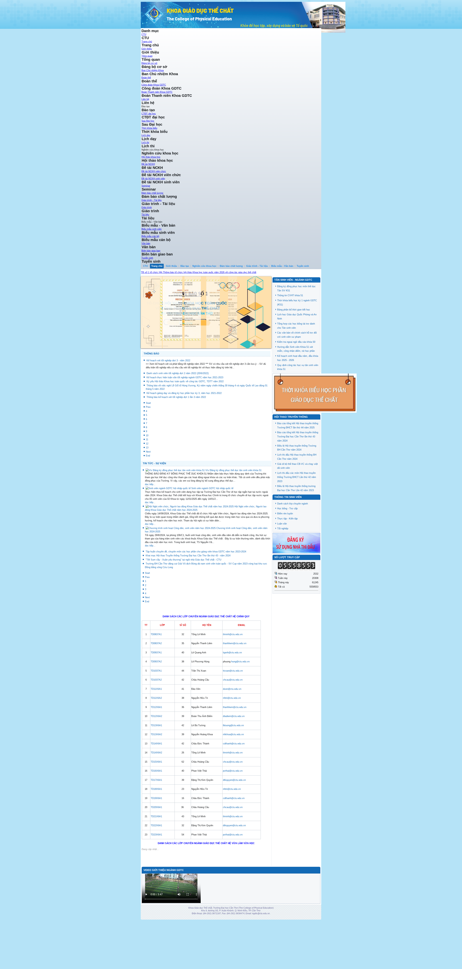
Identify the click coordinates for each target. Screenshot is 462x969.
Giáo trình (146, 207)
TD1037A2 (156, 713)
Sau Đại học (147, 121)
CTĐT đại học (148, 113)
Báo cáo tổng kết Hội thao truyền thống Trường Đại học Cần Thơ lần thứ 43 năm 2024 (297, 436)
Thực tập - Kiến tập (287, 518)
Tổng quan (146, 56)
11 (147, 473)
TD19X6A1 (156, 831)
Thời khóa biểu (149, 128)
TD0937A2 (156, 695)
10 (147, 469)
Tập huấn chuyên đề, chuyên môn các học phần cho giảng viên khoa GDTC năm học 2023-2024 (196, 585)
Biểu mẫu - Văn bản (282, 266)
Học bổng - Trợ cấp (287, 508)
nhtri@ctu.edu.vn (232, 731)
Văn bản (145, 243)
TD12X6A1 (156, 740)
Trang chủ (146, 41)
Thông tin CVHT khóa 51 (290, 295)
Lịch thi (145, 142)
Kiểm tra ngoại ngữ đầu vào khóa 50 (296, 342)
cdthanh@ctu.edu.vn (234, 777)
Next (148, 485)
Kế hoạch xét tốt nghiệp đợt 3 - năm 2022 (168, 394)
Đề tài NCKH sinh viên (153, 178)
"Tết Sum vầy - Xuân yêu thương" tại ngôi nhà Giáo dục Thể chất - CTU (183, 593)
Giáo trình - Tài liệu (151, 200)
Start (148, 436)
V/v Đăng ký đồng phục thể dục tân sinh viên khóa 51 (233, 503)
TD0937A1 (156, 686)
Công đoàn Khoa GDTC (153, 84)
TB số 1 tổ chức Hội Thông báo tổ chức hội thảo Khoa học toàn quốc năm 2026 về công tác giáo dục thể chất (198, 272)
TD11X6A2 (156, 731)
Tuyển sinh (147, 258)
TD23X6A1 (156, 868)
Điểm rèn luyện (285, 513)
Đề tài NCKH (148, 164)
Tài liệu (145, 214)
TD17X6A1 (156, 813)
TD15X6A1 (156, 795)
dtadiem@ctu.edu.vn (234, 750)
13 (147, 481)
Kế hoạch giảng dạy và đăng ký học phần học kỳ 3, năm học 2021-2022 (184, 426)
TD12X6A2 (156, 750)
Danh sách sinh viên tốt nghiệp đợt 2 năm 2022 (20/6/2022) (178, 407)
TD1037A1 (156, 704)
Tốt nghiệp (282, 528)
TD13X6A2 (156, 768)
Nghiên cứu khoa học (204, 266)
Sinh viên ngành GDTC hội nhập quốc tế (212, 522)
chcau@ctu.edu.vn (233, 713)
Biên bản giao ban (150, 250)
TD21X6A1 (156, 850)
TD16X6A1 (156, 804)
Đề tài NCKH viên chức (153, 171)
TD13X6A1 (156, 759)
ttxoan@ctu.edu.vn (233, 704)
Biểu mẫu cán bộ (150, 236)
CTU (143, 34)
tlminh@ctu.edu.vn (233, 667)
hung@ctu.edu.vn (240, 695)
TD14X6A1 (156, 777)
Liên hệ (145, 99)
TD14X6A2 (156, 786)
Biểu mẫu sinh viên (151, 229)
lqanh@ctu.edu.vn (232, 686)
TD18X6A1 (156, 822)
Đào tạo (184, 266)
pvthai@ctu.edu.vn (233, 804)
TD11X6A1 (156, 722)
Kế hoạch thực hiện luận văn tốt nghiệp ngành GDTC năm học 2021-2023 (185, 411)
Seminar (145, 185)
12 (147, 477)
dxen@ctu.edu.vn (232, 722)
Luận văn (282, 523)
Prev (148, 440)
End (148, 489)
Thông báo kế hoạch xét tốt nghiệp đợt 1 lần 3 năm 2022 (176, 430)
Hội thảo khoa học (150, 157)
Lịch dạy (145, 135)
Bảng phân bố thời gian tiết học (293, 309)
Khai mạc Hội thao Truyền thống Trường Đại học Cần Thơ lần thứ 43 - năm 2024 (188, 589)
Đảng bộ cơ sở (149, 63)
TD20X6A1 (156, 841)
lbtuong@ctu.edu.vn (233, 759)
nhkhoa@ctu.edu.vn (233, 768)
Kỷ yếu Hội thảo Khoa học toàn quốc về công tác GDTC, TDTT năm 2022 (185, 415)
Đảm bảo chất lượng (152, 193)
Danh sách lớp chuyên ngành (292, 503)
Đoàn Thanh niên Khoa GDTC (157, 92)
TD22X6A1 (156, 859)
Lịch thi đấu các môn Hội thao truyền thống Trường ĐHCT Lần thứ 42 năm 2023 (296, 477)
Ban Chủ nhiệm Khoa (152, 70)
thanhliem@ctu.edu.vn (234, 677)
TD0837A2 (156, 677)
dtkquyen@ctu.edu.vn (234, 813)
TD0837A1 (156, 667)
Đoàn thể (146, 77)
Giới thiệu (146, 48)
